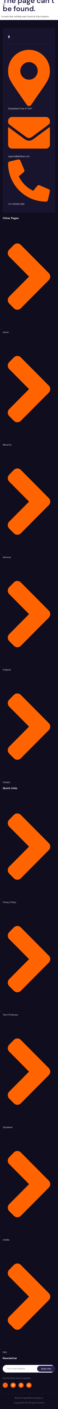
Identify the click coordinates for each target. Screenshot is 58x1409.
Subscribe (46, 1369)
